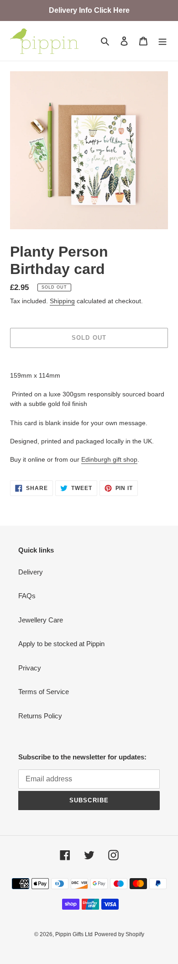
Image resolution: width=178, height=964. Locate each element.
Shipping (62, 301)
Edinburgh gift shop (109, 459)
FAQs (27, 596)
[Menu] (162, 41)
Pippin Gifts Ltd (74, 934)
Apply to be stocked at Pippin (61, 644)
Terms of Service (43, 691)
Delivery (30, 572)
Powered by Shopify (119, 934)
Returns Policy (40, 716)
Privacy (29, 668)
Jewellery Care (40, 620)
